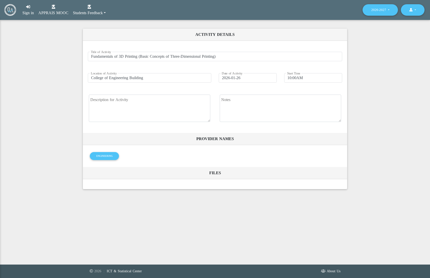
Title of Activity (101, 52)
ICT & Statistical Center (124, 271)
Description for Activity (109, 100)
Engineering (104, 156)
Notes (225, 100)
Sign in (28, 13)
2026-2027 (379, 10)
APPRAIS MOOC (53, 12)
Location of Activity (104, 73)
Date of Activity (232, 73)
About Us (333, 271)
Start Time (293, 73)
